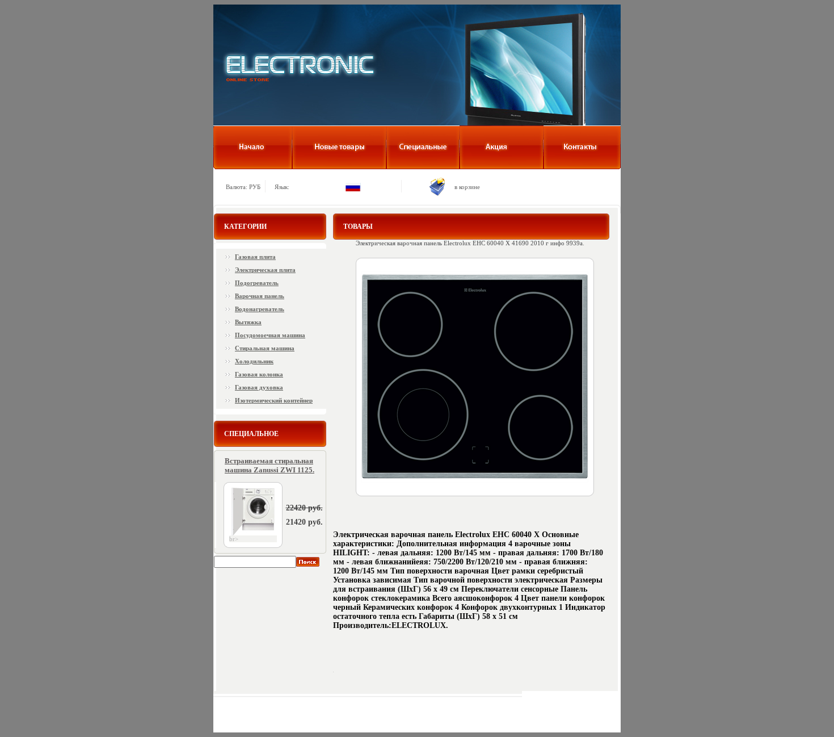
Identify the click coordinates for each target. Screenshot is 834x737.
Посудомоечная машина (270, 335)
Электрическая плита (265, 269)
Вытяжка (248, 322)
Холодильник (254, 361)
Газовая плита (255, 256)
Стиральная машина (264, 348)
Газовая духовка (259, 387)
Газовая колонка (259, 374)
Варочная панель (259, 295)
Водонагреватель (259, 308)
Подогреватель (257, 282)
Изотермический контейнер (274, 400)
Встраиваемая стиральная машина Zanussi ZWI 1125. (269, 465)
